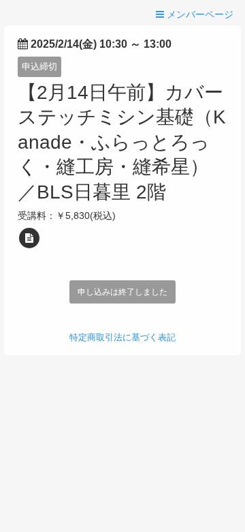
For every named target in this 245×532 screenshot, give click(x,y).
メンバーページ (198, 14)
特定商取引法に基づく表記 (122, 337)
